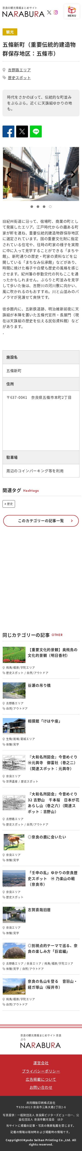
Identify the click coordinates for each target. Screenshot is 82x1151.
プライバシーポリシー (41, 1071)
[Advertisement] (41, 581)
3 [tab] (45, 207)
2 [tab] (39, 207)
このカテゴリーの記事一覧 (41, 520)
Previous (8, 174)
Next (73, 174)
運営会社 (41, 1062)
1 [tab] (33, 207)
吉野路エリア (19, 69)
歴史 (10, 504)
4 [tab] (51, 207)
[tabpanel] (41, 174)
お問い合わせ (41, 1087)
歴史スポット (19, 77)
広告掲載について (41, 1079)
